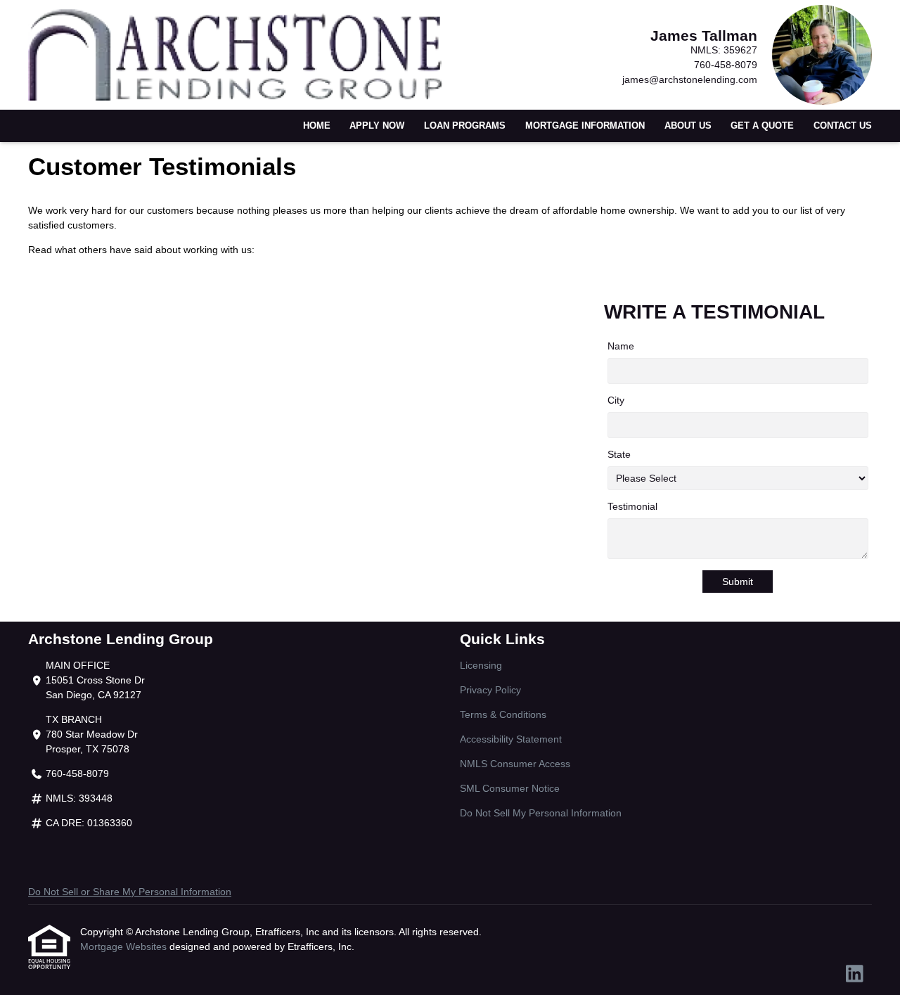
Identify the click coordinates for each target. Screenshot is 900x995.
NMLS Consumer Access (515, 763)
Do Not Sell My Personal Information (541, 813)
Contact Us (843, 126)
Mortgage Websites (124, 946)
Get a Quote (762, 126)
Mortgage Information (585, 126)
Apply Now (376, 126)
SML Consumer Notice (510, 788)
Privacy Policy (490, 689)
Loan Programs (465, 126)
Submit (737, 581)
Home (316, 126)
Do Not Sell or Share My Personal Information (129, 891)
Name (621, 346)
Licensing (481, 665)
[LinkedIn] (854, 974)
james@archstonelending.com (689, 79)
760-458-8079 (725, 64)
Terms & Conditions (503, 714)
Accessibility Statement (511, 739)
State (619, 454)
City (616, 400)
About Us (688, 126)
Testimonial (632, 506)
